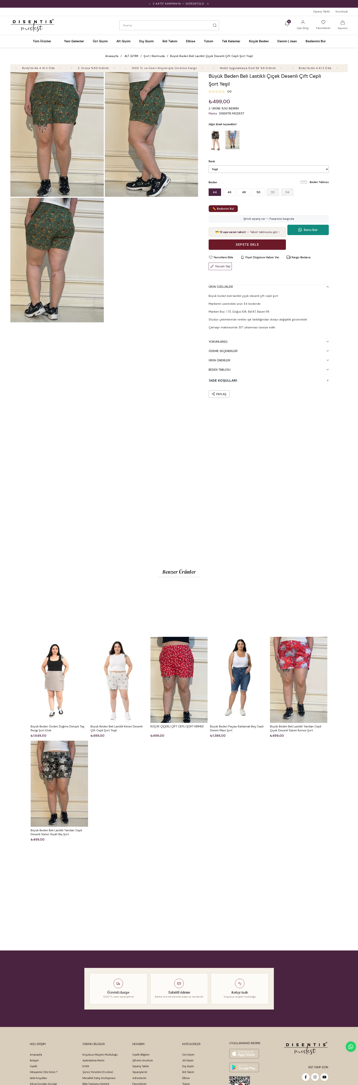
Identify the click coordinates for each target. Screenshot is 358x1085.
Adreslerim (139, 1078)
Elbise (186, 1078)
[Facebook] (306, 1077)
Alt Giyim (188, 1060)
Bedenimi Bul (315, 41)
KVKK (85, 1066)
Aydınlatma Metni (93, 1060)
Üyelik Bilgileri (141, 1054)
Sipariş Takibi (321, 11)
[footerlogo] (306, 1048)
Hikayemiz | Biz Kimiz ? (44, 1072)
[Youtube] (324, 1077)
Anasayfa (36, 1054)
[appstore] (244, 1053)
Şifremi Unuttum (142, 1060)
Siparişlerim (139, 1072)
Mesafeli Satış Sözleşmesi (98, 1078)
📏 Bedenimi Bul (223, 209)
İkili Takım (188, 1072)
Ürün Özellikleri (221, 287)
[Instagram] (315, 1077)
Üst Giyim (188, 1054)
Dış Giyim (188, 1066)
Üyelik (33, 1066)
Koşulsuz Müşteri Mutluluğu (100, 1054)
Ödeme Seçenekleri (223, 351)
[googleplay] (244, 1067)
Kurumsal (342, 11)
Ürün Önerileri (219, 360)
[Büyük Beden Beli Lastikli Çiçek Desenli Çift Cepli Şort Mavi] (232, 141)
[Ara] (214, 25)
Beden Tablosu (319, 182)
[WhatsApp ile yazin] (351, 1046)
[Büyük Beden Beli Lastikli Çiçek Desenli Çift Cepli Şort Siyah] (216, 141)
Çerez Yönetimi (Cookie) (97, 1072)
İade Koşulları (38, 1078)
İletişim (34, 1060)
